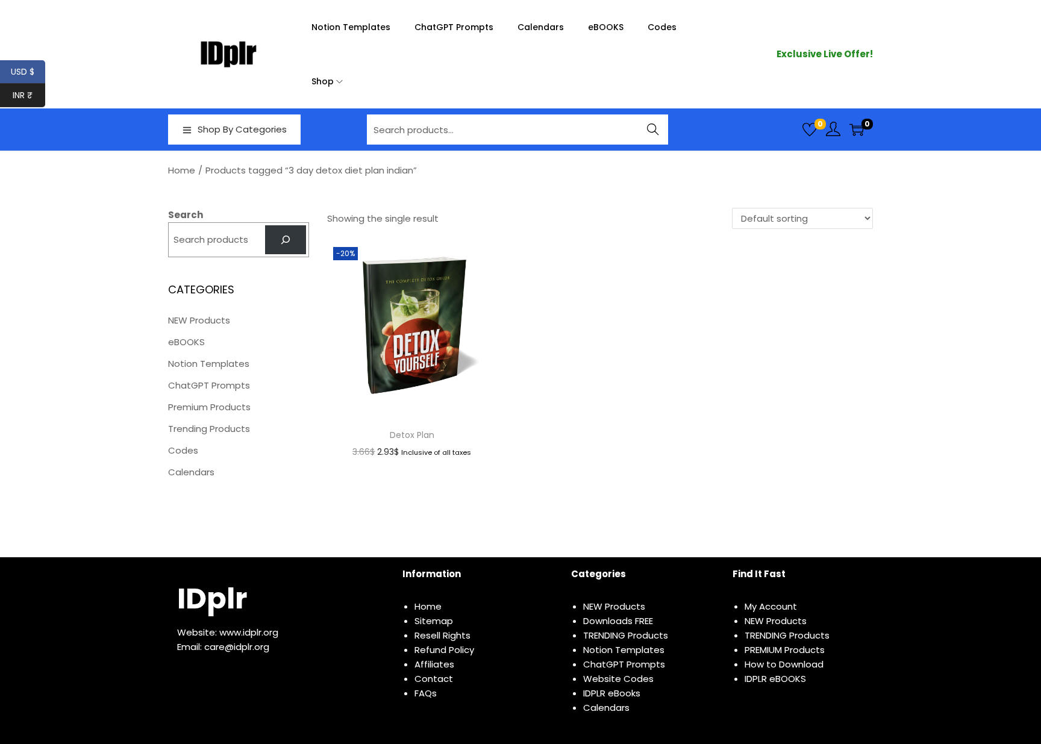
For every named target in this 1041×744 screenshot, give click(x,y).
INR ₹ (29, 95)
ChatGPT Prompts (209, 385)
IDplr (212, 598)
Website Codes (618, 678)
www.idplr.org (248, 632)
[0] (809, 129)
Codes (183, 450)
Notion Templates (208, 363)
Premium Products (209, 407)
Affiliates (434, 664)
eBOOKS (186, 342)
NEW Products (199, 320)
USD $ (28, 72)
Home (181, 170)
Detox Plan (412, 435)
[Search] (285, 239)
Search (653, 129)
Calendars (191, 472)
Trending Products (209, 428)
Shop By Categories (242, 129)
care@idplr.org (236, 646)
